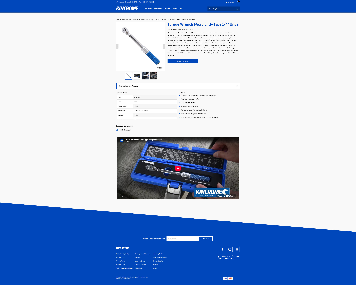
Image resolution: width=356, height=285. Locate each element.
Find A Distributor (182, 61)
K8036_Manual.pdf (124, 130)
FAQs (154, 268)
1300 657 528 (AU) (135, 2)
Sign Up (206, 239)
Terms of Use (120, 257)
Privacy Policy (120, 261)
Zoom (161, 68)
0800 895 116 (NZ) (148, 2)
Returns (155, 264)
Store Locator (139, 268)
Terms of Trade (120, 264)
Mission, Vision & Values (142, 254)
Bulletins (137, 257)
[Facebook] (222, 249)
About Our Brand (140, 261)
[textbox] (220, 8)
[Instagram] (230, 249)
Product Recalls (158, 261)
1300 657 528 (228, 258)
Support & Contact (140, 264)
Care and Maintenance (160, 257)
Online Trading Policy (122, 254)
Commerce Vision (126, 278)
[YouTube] (236, 249)
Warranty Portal (158, 254)
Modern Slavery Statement (124, 268)
